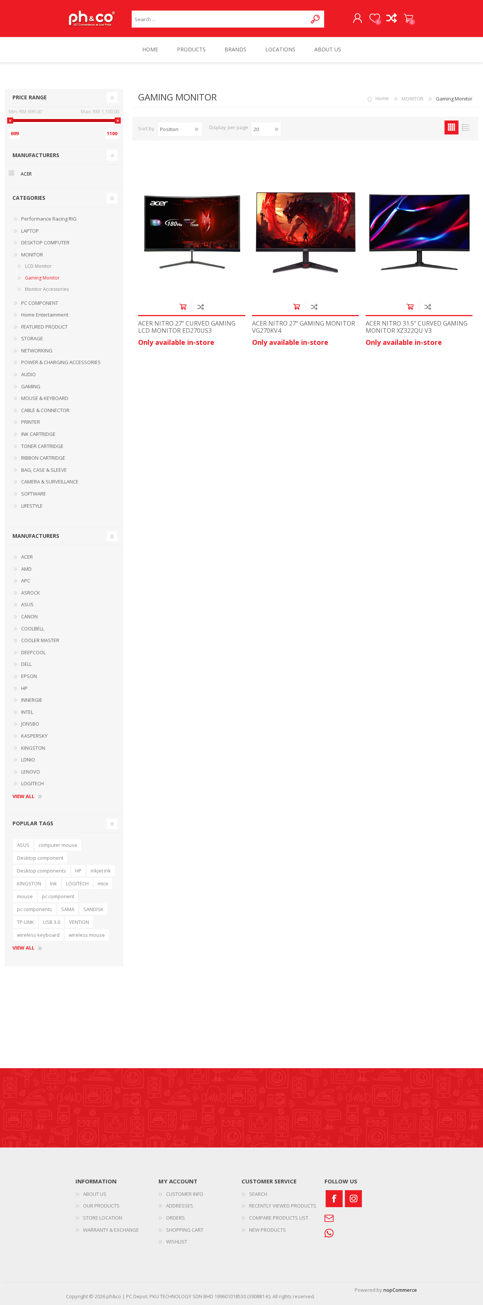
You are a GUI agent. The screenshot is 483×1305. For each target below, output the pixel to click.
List (465, 127)
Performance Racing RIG (49, 218)
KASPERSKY (34, 735)
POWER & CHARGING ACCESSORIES (61, 362)
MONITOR (32, 254)
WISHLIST (176, 1241)
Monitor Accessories (47, 289)
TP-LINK (25, 922)
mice (103, 883)
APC (25, 580)
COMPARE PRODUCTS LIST (278, 1217)
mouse (25, 896)
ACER (26, 174)
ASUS (27, 604)
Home (382, 98)
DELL (26, 664)
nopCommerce (400, 1289)
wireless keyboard (38, 934)
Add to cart (183, 306)
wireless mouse (87, 934)
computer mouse (57, 845)
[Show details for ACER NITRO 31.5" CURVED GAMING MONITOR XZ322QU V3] (419, 230)
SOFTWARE (33, 493)
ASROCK (30, 592)
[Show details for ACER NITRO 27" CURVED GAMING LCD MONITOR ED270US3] (191, 230)
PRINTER (30, 422)
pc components (34, 909)
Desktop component (40, 857)
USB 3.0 (51, 922)
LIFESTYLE (32, 505)
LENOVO (30, 771)
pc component (58, 896)
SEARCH (258, 1194)
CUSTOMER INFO (184, 1194)
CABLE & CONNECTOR (45, 410)
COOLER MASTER (40, 640)
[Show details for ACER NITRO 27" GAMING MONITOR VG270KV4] (305, 230)
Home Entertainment (44, 314)
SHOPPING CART (408, 18)
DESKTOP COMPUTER (45, 242)
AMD (26, 568)
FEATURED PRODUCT (44, 326)
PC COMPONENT (39, 303)
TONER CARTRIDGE (42, 446)
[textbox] (219, 19)
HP (24, 688)
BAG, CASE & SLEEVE (44, 469)
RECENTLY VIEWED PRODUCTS (282, 1205)
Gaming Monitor (42, 278)
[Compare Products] (391, 18)
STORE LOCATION (102, 1217)
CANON (29, 616)
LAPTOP (30, 230)
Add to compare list (200, 306)
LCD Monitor (38, 266)
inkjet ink (101, 870)
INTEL (27, 712)
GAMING (30, 386)
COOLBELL (32, 628)
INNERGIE (31, 700)
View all (23, 797)
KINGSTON (33, 747)
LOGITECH (32, 783)
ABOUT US (94, 1194)
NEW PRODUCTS (267, 1229)
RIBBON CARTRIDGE (43, 457)
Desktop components (41, 870)
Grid (451, 127)
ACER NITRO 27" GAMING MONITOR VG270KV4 (303, 327)
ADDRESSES (179, 1205)
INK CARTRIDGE (38, 434)
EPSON (29, 676)
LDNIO (28, 759)
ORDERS (175, 1217)
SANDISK (93, 909)
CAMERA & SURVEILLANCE (49, 481)
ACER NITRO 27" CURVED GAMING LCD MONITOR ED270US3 (186, 327)
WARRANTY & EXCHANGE (111, 1229)
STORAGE (32, 338)
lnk (53, 883)
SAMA (67, 909)
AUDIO (28, 374)
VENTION (79, 922)
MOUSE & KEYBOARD (44, 398)
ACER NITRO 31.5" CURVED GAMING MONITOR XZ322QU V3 (417, 327)
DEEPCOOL (33, 652)
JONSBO (30, 723)
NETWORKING (36, 350)
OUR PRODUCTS (101, 1205)
